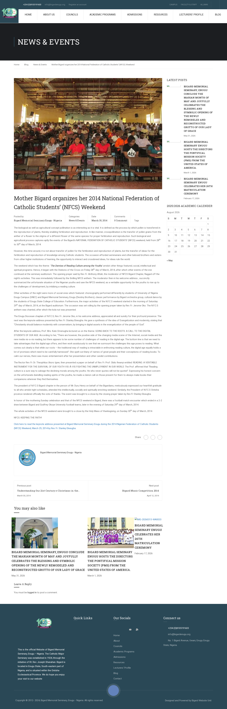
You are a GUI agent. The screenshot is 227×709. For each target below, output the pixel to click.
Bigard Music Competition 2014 (140, 490)
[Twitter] (153, 437)
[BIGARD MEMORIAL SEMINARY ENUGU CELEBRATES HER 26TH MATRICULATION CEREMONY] (148, 519)
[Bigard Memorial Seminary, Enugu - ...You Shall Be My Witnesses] (9, 13)
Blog (218, 14)
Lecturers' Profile (122, 667)
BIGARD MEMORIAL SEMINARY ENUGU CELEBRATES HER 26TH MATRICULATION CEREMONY (198, 186)
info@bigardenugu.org (55, 4)
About (117, 640)
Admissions (134, 14)
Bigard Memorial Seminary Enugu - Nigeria (38, 220)
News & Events (40, 64)
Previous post (24, 485)
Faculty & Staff (189, 4)
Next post (154, 485)
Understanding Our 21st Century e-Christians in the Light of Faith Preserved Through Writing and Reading (49, 492)
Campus (173, 4)
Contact (118, 678)
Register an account (77, 4)
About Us (49, 14)
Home (28, 14)
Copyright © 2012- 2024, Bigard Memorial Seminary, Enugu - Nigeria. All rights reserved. (59, 700)
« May (170, 260)
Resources (161, 14)
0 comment (120, 220)
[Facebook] (146, 437)
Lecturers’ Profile (191, 14)
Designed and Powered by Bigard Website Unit (188, 700)
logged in (32, 592)
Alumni (204, 4)
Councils (72, 14)
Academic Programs (103, 14)
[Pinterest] (160, 437)
